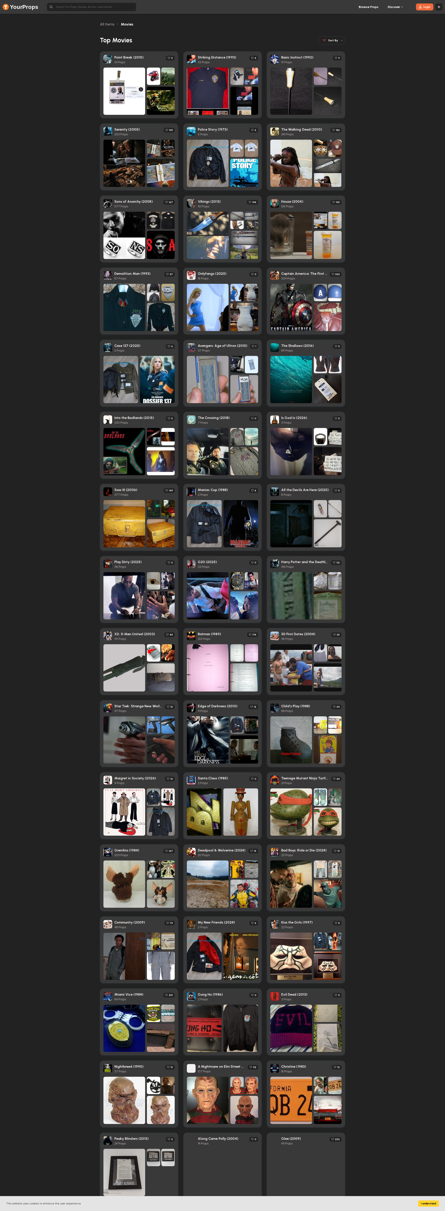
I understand (428, 1203)
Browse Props (368, 7)
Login (426, 7)
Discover (394, 7)
